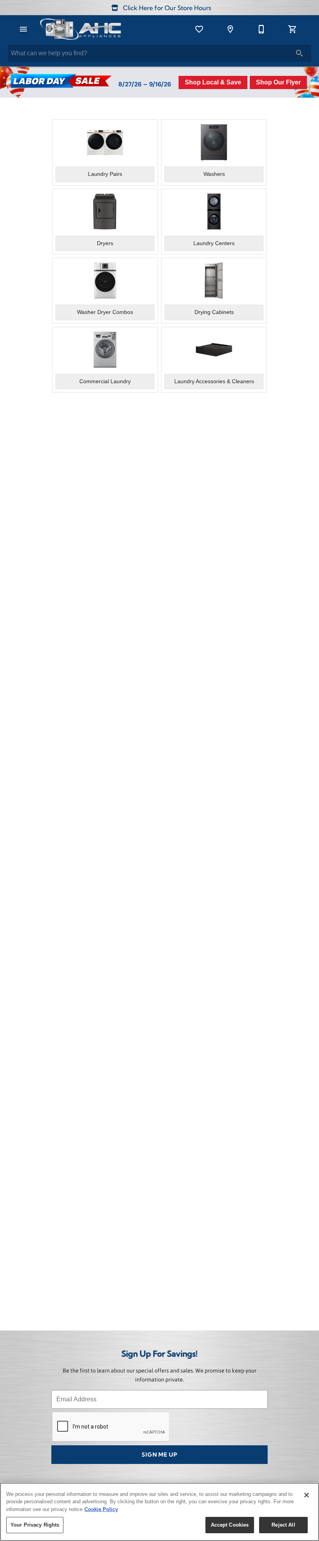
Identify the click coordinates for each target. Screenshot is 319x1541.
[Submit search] (299, 53)
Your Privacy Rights (35, 1525)
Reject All (283, 1525)
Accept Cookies (230, 1525)
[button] (23, 29)
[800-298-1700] (261, 29)
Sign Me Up (159, 1455)
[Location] (230, 29)
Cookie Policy (101, 1509)
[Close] (306, 1495)
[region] (159, 1512)
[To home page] (80, 29)
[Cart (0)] (292, 29)
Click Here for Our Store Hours (166, 8)
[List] (199, 29)
